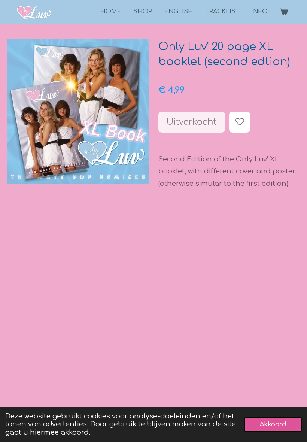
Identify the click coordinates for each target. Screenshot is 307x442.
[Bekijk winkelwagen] (284, 12)
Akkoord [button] (273, 424)
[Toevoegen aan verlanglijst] (239, 122)
